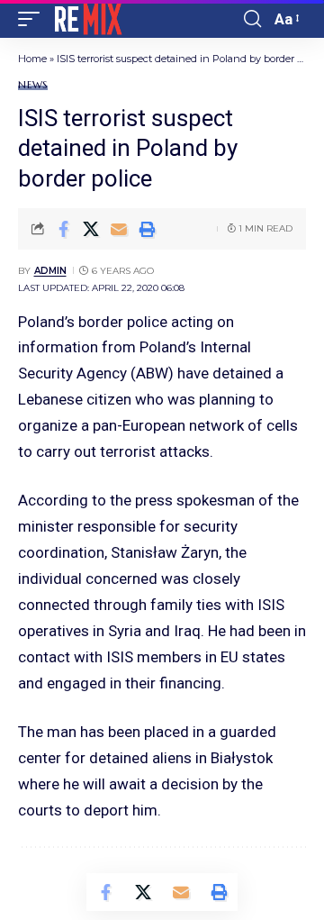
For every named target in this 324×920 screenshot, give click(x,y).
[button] (33, 19)
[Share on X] (91, 228)
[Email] (118, 228)
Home (32, 58)
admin (50, 271)
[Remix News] (87, 19)
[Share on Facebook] (63, 228)
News (33, 85)
